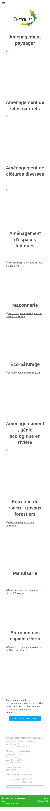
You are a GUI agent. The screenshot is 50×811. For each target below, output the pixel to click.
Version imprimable (12, 798)
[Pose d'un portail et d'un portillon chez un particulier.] (25, 335)
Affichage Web (42, 801)
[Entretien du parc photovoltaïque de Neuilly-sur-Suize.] (25, 668)
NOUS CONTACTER (25, 718)
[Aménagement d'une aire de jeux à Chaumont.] (25, 280)
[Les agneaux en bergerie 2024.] (25, 394)
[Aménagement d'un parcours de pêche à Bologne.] (25, 607)
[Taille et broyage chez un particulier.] (25, 544)
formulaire (24, 746)
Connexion (44, 798)
